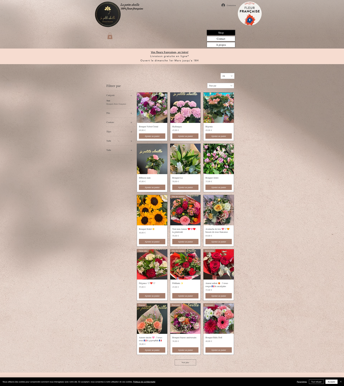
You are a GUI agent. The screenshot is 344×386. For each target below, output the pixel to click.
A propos (221, 45)
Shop (221, 32)
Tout (108, 100)
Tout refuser (316, 381)
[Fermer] (340, 382)
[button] (110, 36)
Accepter (331, 381)
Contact (221, 38)
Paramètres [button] (302, 381)
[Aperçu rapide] (152, 108)
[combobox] (220, 85)
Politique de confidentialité (144, 381)
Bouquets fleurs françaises (116, 104)
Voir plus (185, 362)
